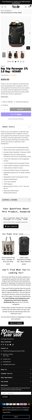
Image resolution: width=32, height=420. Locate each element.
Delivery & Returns (22, 102)
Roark (3, 66)
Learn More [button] (6, 412)
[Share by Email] (23, 61)
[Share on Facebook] (13, 61)
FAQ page (21, 317)
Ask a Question (11, 226)
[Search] (5, 6)
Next (29, 33)
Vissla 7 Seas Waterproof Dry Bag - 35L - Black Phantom (24, 259)
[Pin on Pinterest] (18, 61)
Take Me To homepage (16, 323)
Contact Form (6, 359)
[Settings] (25, 6)
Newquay (12, 283)
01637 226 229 (6, 362)
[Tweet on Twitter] (15, 61)
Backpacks (8, 10)
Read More (4, 96)
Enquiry (5, 105)
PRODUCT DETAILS (8, 127)
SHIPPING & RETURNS (9, 200)
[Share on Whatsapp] (21, 61)
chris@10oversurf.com (9, 364)
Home (2, 10)
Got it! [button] (16, 417)
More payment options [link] (16, 119)
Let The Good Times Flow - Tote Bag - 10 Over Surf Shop (8, 259)
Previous (2, 33)
